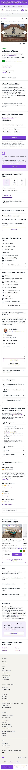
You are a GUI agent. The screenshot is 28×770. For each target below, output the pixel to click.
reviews (15, 21)
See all (4, 18)
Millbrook (4, 650)
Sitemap (18, 761)
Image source (4, 24)
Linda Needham (13, 329)
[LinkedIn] (25, 757)
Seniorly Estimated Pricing (8, 117)
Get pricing (14, 137)
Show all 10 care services (14, 265)
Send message (14, 360)
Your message (6, 346)
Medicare (4, 733)
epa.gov (21, 414)
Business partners (6, 679)
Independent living (6, 689)
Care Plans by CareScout (7, 715)
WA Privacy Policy (6, 748)
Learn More (5, 479)
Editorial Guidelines (6, 677)
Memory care (4, 694)
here (25, 3)
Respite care (4, 698)
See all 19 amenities (13, 305)
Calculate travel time (11, 55)
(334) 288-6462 (6, 67)
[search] (22, 10)
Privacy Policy (5, 743)
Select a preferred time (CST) (8, 188)
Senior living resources (6, 717)
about (6, 21)
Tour (17, 767)
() (9, 335)
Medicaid (4, 735)
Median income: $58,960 (10, 432)
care (19, 21)
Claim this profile (14, 633)
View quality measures (7, 504)
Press (3, 668)
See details (7, 554)
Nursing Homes (9, 249)
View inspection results (7, 487)
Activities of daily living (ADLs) (8, 731)
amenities (23, 21)
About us (4, 661)
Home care (4, 696)
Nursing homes (5, 705)
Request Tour (7, 195)
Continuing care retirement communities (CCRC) (12, 703)
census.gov (14, 414)
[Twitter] (23, 757)
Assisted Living (9, 243)
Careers (3, 666)
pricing (10, 21)
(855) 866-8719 (6, 72)
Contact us (4, 663)
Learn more (14, 166)
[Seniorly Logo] (2, 10)
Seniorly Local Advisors (7, 726)
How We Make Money (6, 670)
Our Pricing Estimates (6, 672)
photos (2, 21)
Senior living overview (6, 707)
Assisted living (5, 687)
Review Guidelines (6, 675)
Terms (3, 752)
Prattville (17, 650)
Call (24, 767)
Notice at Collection (6, 745)
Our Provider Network (6, 724)
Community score (10, 61)
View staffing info (6, 496)
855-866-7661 (21, 6)
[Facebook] (18, 757)
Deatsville (4, 647)
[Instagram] (20, 757)
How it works (4, 722)
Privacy (11, 761)
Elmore (17, 647)
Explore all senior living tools (14, 400)
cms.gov (14, 77)
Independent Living (10, 246)
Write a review (14, 229)
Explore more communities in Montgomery (14, 560)
